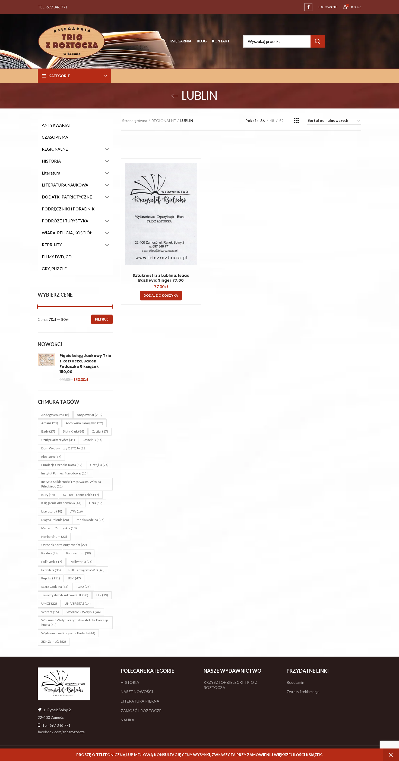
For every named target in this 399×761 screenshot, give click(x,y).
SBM (74, 578)
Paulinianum (78, 553)
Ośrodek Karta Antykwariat (64, 545)
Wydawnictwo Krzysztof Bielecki (68, 633)
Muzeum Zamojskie (59, 528)
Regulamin (295, 682)
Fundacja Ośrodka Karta (62, 465)
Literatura (51, 511)
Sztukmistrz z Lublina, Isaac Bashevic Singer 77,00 (160, 278)
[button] (161, 295)
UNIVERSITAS (78, 603)
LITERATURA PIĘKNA (140, 701)
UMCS (49, 603)
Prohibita (51, 570)
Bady (48, 431)
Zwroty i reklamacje (303, 691)
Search (318, 41)
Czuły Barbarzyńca (58, 440)
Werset (50, 612)
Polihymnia (81, 562)
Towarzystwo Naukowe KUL (64, 595)
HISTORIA (130, 682)
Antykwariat (90, 415)
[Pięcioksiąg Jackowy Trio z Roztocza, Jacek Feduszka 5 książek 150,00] (46, 367)
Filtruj (102, 319)
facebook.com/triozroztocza (61, 731)
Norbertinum (54, 537)
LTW (76, 511)
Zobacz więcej (192, 172)
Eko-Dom (51, 457)
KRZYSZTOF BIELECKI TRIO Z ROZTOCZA (230, 685)
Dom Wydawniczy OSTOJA (64, 448)
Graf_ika (99, 465)
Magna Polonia (55, 520)
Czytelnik (93, 440)
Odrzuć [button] (391, 754)
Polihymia (51, 562)
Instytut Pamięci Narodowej (65, 473)
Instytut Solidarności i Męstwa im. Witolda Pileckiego (71, 484)
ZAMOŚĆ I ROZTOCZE (141, 710)
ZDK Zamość (53, 641)
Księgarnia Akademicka (61, 503)
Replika (50, 578)
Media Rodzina (90, 520)
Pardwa (50, 553)
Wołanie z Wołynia (83, 612)
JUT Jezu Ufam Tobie (80, 495)
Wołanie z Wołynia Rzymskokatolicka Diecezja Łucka (75, 622)
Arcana (49, 423)
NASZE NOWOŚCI (137, 691)
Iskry (48, 495)
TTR (102, 595)
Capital (100, 431)
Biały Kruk (73, 431)
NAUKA (127, 719)
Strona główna (134, 120)
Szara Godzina (54, 587)
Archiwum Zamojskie (84, 423)
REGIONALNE (163, 120)
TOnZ (83, 587)
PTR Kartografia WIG (86, 570)
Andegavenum (55, 415)
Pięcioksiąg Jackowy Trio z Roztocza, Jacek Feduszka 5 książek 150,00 (85, 363)
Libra (96, 503)
